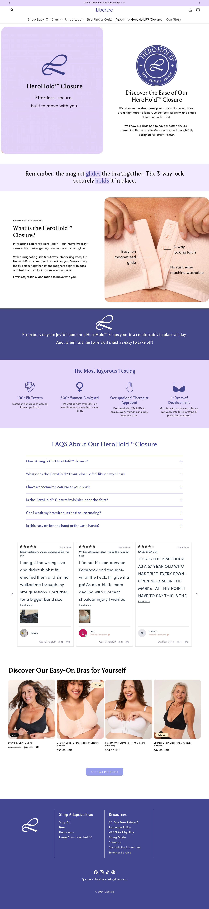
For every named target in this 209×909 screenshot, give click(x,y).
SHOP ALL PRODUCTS (104, 771)
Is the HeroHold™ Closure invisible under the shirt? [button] (67, 500)
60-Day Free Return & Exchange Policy (123, 824)
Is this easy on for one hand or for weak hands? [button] (62, 526)
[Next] (197, 594)
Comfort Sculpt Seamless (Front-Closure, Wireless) (78, 744)
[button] (11, 9)
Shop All (64, 822)
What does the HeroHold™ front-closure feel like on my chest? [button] (75, 474)
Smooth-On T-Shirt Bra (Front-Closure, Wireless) (125, 744)
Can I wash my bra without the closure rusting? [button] (63, 513)
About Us (115, 842)
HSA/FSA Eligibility (121, 832)
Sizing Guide (117, 837)
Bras (62, 827)
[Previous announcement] (9, 3)
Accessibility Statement (124, 847)
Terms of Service (120, 852)
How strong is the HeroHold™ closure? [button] (57, 461)
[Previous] (12, 594)
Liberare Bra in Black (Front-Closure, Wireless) (173, 744)
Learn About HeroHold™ (75, 837)
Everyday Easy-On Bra (20, 742)
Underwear (66, 832)
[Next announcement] (199, 3)
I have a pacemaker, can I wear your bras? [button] (58, 487)
